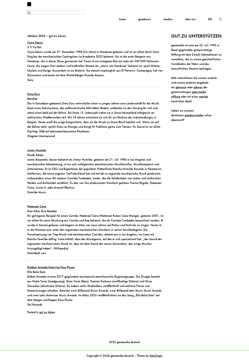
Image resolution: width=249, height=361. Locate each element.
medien (168, 19)
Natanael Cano (36, 206)
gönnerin (181, 87)
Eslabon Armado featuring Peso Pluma (51, 267)
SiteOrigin (156, 356)
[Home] (55, 19)
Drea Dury (33, 94)
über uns (190, 19)
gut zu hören (47, 312)
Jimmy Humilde (36, 150)
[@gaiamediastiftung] (30, 4)
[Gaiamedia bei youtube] (28, 4)
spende (203, 96)
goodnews (144, 19)
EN (210, 19)
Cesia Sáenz (35, 42)
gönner (198, 87)
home (122, 19)
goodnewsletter (194, 115)
